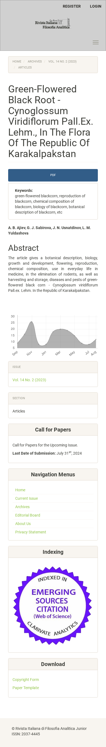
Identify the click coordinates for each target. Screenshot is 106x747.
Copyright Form (26, 679)
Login (95, 6)
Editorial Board (27, 515)
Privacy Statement (30, 532)
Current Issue (26, 498)
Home (17, 61)
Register (72, 6)
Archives (35, 61)
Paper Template (26, 688)
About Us (23, 523)
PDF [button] (53, 175)
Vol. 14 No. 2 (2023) (62, 61)
